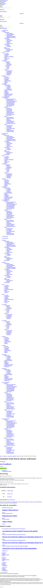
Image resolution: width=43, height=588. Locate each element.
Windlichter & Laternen (8, 93)
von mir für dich (5, 30)
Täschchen (9, 74)
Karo (31, 501)
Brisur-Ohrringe (9, 40)
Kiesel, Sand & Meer (10, 118)
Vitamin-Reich (9, 111)
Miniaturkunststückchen (11, 123)
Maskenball (9, 129)
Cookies (3, 563)
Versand (3, 553)
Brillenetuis (9, 73)
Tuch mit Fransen (14, 502)
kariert (23, 501)
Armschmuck (6, 44)
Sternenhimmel (9, 109)
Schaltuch (6, 502)
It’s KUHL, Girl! (10, 125)
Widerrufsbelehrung (5, 554)
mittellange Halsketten (11, 243)
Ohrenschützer (9, 64)
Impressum (4, 552)
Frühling (6, 383)
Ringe (5, 47)
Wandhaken (6, 91)
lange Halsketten (10, 35)
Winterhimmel (9, 126)
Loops (8, 68)
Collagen (8, 87)
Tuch (9, 502)
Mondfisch (4, 564)
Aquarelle (6, 55)
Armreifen (8, 45)
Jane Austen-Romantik (11, 102)
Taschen (5, 69)
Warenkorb (21, 13)
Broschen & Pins (10, 49)
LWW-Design (9, 573)
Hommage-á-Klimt (10, 122)
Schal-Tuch (2, 502)
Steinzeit (8, 119)
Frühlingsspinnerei (10, 100)
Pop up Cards (6, 58)
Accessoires (4, 60)
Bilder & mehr (7, 84)
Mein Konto (2, 9)
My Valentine (9, 127)
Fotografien (6, 78)
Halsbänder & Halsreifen (11, 37)
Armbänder (9, 46)
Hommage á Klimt (10, 407)
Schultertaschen (9, 70)
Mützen (8, 62)
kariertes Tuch (27, 501)
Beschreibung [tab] (4, 470)
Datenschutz (4, 562)
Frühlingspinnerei (10, 385)
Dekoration (4, 83)
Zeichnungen (6, 54)
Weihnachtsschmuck (10, 131)
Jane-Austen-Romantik (11, 387)
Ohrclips (8, 42)
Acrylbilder (6, 53)
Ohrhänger (9, 39)
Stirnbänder (9, 63)
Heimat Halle (9, 115)
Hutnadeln (8, 50)
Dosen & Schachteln (8, 197)
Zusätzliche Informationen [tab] (6, 471)
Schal (34, 501)
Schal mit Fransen (38, 501)
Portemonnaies (9, 72)
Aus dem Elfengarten (10, 104)
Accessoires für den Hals (11, 456)
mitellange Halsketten (10, 34)
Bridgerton (9, 108)
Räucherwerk (6, 366)
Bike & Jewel (9, 106)
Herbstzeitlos (9, 120)
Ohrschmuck (6, 38)
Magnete (6, 82)
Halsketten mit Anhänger (11, 36)
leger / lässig (9, 496)
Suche (1, 5)
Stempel (5, 81)
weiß (11, 493)
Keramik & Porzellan (8, 89)
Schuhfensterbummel (10, 112)
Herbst (5, 116)
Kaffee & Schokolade (10, 121)
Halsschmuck (6, 32)
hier (21, 579)
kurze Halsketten (10, 33)
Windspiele (6, 92)
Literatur (6, 59)
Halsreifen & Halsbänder (11, 246)
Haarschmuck (6, 51)
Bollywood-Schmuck (10, 114)
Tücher (8, 66)
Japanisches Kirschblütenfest (12, 101)
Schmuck (4, 31)
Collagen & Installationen (8, 56)
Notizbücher (6, 79)
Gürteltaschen (9, 71)
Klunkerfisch (16, 573)
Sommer (5, 107)
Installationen (9, 88)
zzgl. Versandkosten (5, 464)
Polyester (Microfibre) (11, 499)
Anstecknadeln (7, 48)
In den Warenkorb (3, 468)
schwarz (8, 493)
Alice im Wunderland (10, 105)
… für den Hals (7, 65)
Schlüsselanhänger (7, 80)
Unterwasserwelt (10, 113)
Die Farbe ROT (9, 110)
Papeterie (3, 75)
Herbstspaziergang (10, 117)
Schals (8, 67)
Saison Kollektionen (5, 382)
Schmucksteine (5, 565)
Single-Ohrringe (9, 43)
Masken (5, 57)
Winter (5, 124)
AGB (3, 555)
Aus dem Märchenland (11, 128)
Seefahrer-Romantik (10, 130)
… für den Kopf (7, 61)
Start (1, 456)
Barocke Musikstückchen (11, 99)
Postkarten (6, 76)
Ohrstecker (9, 41)
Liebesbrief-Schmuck (10, 103)
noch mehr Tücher (14, 501)
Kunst (3, 52)
